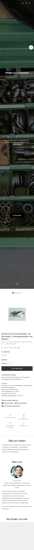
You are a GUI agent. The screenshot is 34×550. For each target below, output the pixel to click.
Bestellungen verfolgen (10, 426)
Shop (3, 342)
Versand (4, 355)
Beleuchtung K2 (11, 344)
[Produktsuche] (31, 47)
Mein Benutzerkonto (23, 418)
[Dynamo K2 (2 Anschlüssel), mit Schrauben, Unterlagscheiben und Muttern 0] (17, 314)
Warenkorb (23, 425)
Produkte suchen (10, 417)
